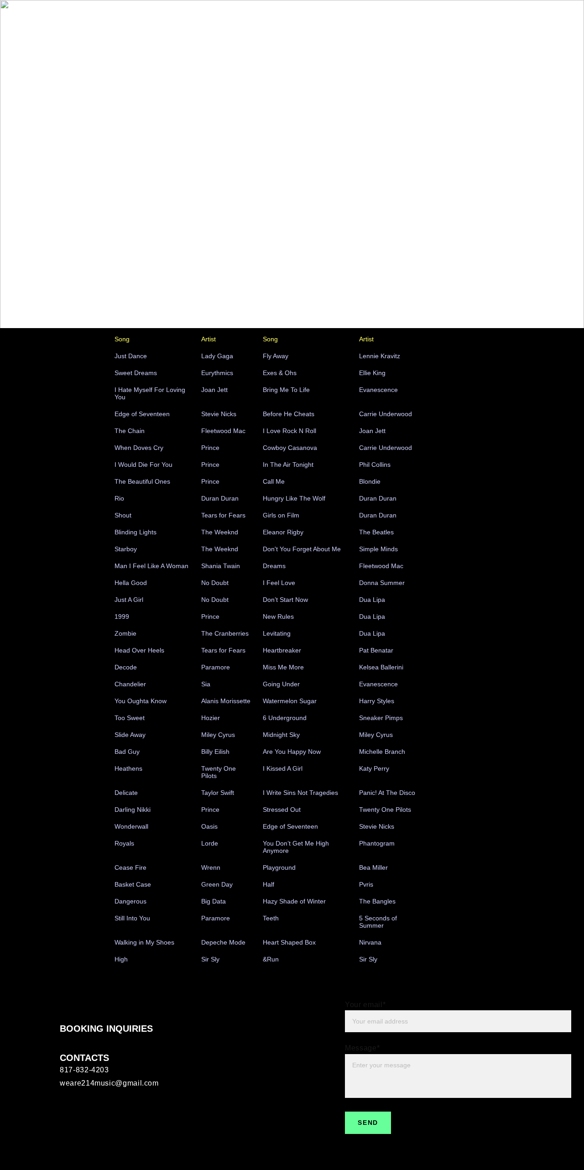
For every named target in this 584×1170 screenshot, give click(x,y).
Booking (518, 21)
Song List (482, 21)
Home (394, 21)
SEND (368, 1122)
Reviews (552, 21)
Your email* (365, 1004)
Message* (362, 1048)
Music (451, 21)
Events (423, 21)
